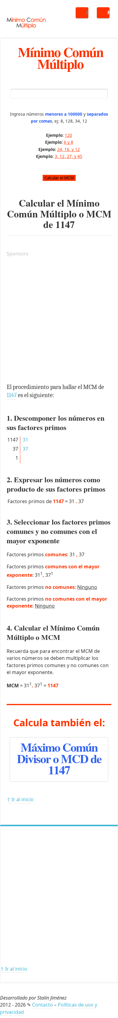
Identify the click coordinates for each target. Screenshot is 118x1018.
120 (68, 135)
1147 (65, 224)
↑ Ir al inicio (20, 799)
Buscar (87, 12)
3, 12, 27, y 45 (68, 156)
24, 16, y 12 (68, 149)
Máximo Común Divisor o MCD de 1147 (59, 758)
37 (25, 448)
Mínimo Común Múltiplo (60, 57)
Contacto (42, 1004)
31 (25, 439)
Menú (108, 12)
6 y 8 (68, 142)
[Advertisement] (59, 321)
